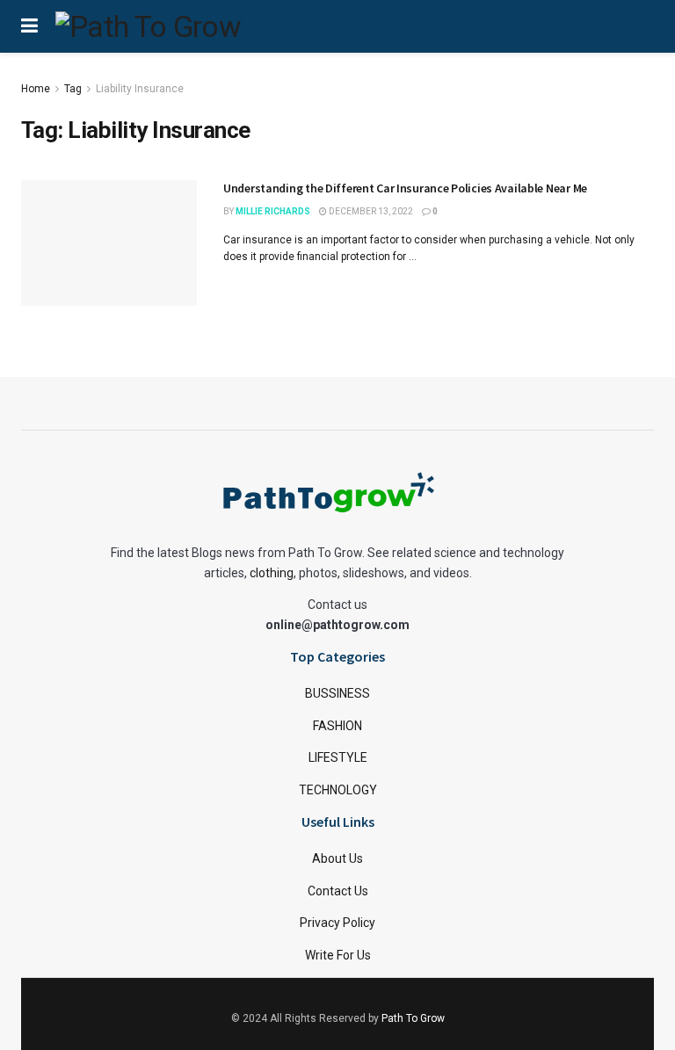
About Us (337, 858)
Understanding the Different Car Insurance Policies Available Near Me (405, 188)
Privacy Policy (337, 923)
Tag (73, 89)
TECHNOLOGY (338, 790)
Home (35, 89)
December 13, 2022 (370, 211)
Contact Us (338, 891)
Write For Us (338, 955)
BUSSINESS (337, 693)
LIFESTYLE (337, 757)
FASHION (337, 726)
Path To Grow (413, 1018)
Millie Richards (273, 211)
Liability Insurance (140, 89)
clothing (272, 573)
